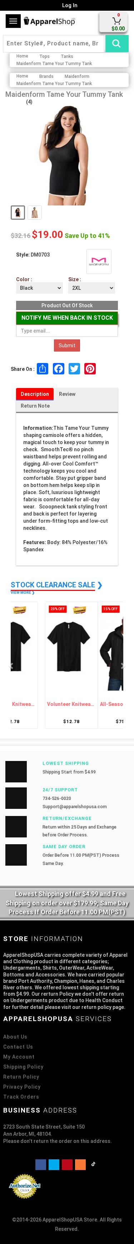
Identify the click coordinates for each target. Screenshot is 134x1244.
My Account (19, 1057)
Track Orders (21, 1097)
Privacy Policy (22, 1087)
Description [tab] (35, 394)
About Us (15, 1037)
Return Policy (21, 1077)
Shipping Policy (23, 1067)
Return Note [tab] (35, 406)
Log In (69, 5)
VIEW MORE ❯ (23, 592)
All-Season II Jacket (93, 704)
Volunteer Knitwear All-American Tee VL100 (40, 704)
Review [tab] (67, 394)
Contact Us (18, 1047)
